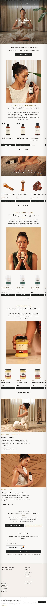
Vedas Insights (28, 576)
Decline (35, 602)
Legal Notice (3, 590)
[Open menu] (2, 4)
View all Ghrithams (23, 392)
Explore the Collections (23, 54)
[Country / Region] (41, 4)
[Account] (37, 4)
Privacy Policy (4, 588)
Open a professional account (15, 525)
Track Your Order (28, 572)
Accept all (42, 602)
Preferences (27, 602)
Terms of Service (4, 586)
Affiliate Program (28, 583)
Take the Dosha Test (8, 448)
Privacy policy (3, 605)
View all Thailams (23, 149)
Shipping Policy (4, 583)
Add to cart (8, 145)
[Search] (34, 4)
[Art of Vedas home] (23, 4)
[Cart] (44, 4)
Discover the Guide (8, 504)
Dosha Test (27, 574)
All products (27, 569)
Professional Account (29, 581)
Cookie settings (4, 591)
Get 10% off (23, 551)
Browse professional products (34, 525)
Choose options (22, 145)
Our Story (27, 571)
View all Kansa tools (23, 205)
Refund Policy (4, 585)
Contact (2, 581)
